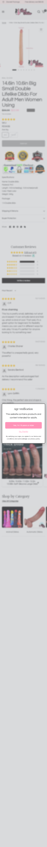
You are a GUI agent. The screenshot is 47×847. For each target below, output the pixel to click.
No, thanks (23, 432)
